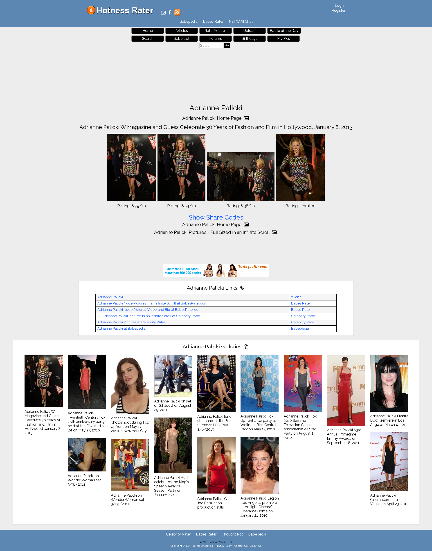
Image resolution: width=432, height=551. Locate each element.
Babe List (181, 38)
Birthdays (249, 38)
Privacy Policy (224, 545)
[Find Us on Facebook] (170, 13)
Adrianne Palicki (110, 297)
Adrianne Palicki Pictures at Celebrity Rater (131, 322)
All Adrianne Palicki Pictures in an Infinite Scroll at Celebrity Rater (148, 316)
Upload (249, 31)
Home (147, 31)
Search (147, 38)
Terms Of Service (203, 545)
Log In (340, 5)
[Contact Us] (163, 13)
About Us (255, 545)
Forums (215, 38)
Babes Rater (213, 21)
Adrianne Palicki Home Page (212, 118)
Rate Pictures (216, 31)
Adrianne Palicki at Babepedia (121, 329)
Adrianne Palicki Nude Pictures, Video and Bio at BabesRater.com (149, 310)
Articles (182, 31)
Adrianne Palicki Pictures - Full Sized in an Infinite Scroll (212, 232)
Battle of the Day (284, 31)
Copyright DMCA (180, 545)
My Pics (283, 38)
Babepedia (189, 21)
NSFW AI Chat (241, 21)
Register (338, 10)
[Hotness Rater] (122, 13)
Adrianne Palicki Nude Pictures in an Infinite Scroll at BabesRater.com (152, 303)
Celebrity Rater (303, 316)
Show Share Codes (216, 217)
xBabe (296, 297)
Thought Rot (232, 534)
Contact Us (241, 545)
